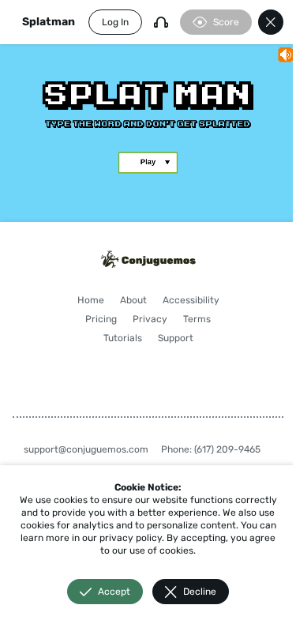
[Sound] (161, 22)
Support (175, 338)
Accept (114, 591)
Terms (197, 319)
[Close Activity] (270, 22)
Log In (115, 22)
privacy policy (130, 537)
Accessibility (191, 300)
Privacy (150, 319)
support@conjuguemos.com (86, 449)
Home (90, 300)
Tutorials (122, 338)
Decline (199, 591)
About (133, 300)
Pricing (101, 319)
